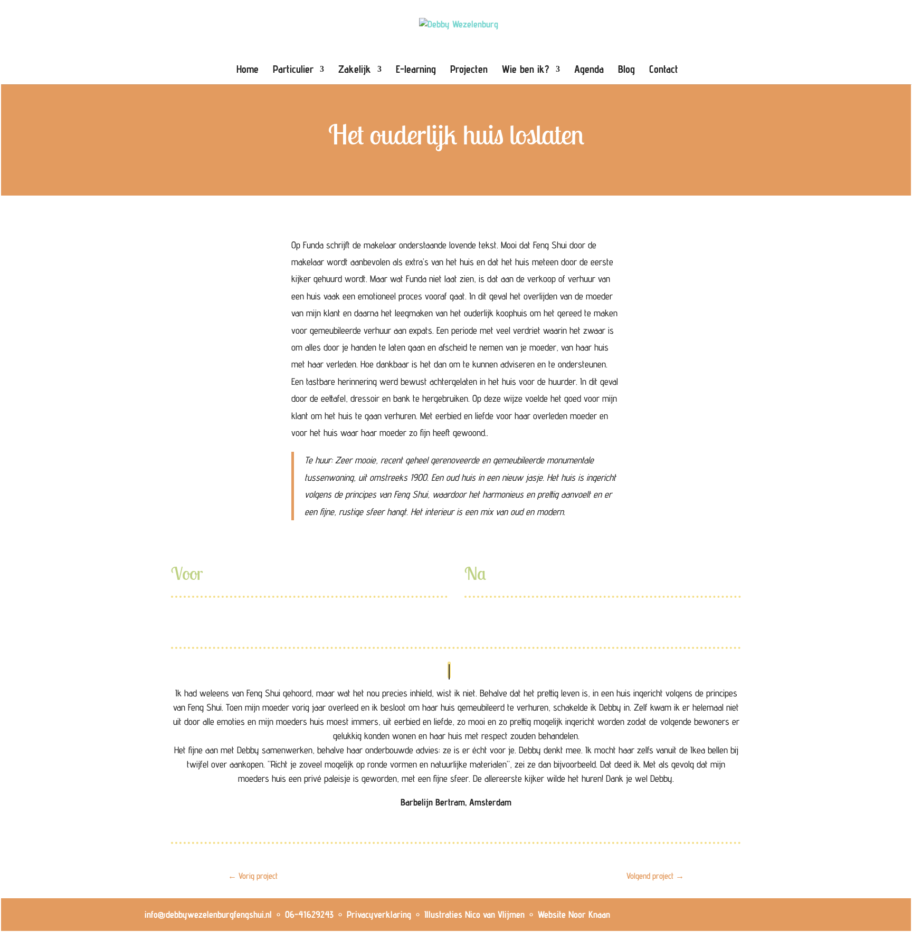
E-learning (416, 70)
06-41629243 (309, 914)
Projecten (469, 70)
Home (247, 70)
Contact (663, 70)
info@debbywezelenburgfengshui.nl (208, 914)
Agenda (589, 70)
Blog (626, 70)
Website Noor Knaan (574, 914)
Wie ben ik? (525, 70)
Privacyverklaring (379, 914)
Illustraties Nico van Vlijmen (474, 914)
